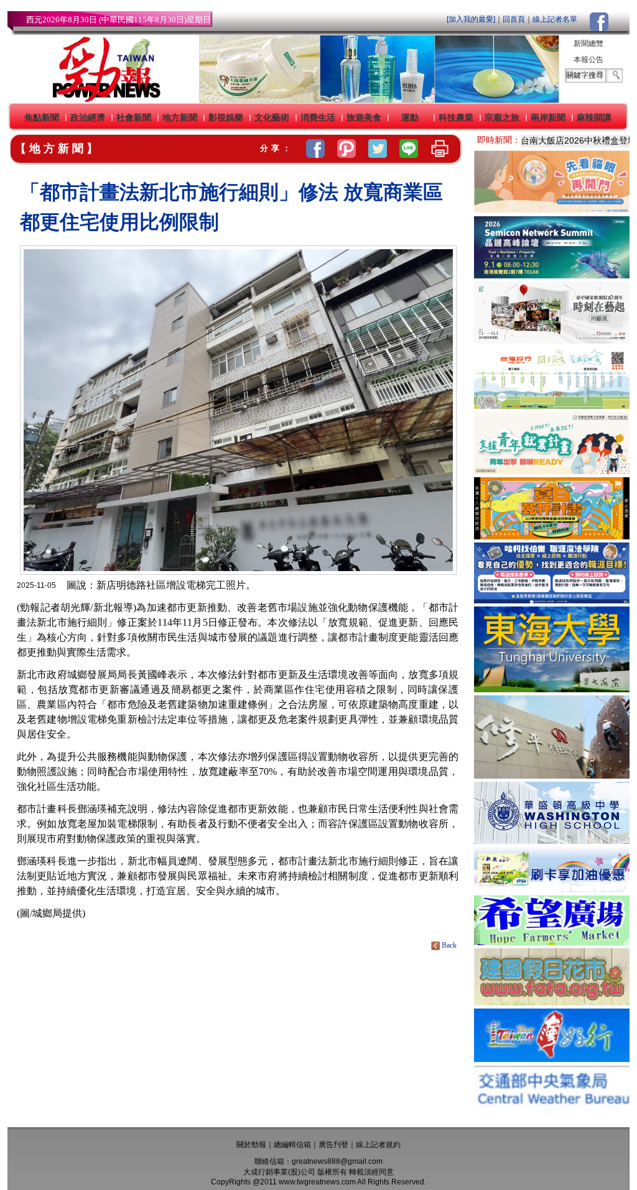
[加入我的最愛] (471, 19)
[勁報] (102, 99)
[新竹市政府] (552, 536)
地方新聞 (179, 117)
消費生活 (317, 117)
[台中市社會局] (552, 209)
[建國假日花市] (552, 1002)
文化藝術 (271, 117)
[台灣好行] (552, 1058)
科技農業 (456, 117)
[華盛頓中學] (552, 840)
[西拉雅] (552, 405)
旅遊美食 (363, 117)
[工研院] (552, 275)
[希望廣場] (552, 941)
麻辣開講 (594, 117)
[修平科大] (552, 775)
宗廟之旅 (502, 117)
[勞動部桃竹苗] (552, 470)
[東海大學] (552, 689)
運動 (410, 117)
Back (449, 945)
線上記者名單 (554, 19)
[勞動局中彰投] (552, 600)
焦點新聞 (41, 117)
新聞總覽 (588, 43)
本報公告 (588, 59)
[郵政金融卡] (552, 889)
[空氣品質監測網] (552, 1109)
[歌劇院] (552, 340)
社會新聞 (133, 117)
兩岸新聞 (548, 117)
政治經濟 (87, 117)
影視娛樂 (225, 117)
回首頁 (514, 19)
